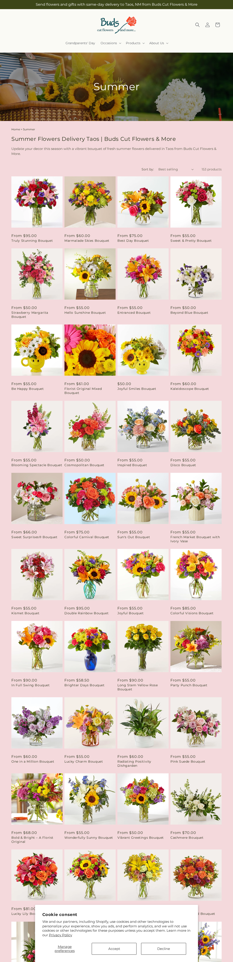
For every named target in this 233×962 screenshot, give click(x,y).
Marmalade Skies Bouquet (86, 241)
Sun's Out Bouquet (133, 537)
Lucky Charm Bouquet (83, 761)
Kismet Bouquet (25, 613)
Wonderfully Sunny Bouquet (88, 838)
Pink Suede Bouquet (187, 761)
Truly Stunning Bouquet (32, 241)
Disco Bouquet (183, 465)
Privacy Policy (60, 935)
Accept (114, 949)
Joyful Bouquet (130, 613)
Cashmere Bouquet (187, 838)
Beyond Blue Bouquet (189, 313)
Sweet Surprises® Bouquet (34, 537)
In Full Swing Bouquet (30, 685)
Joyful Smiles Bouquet (136, 389)
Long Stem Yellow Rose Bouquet (137, 687)
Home (15, 129)
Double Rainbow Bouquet (86, 613)
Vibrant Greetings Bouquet (140, 838)
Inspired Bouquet (132, 465)
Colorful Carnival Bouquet (86, 537)
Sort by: (148, 169)
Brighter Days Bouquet (84, 685)
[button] (110, 43)
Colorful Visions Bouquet (191, 613)
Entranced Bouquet (134, 313)
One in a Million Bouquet (32, 761)
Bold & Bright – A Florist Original (32, 840)
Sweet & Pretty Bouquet (191, 241)
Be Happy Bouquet (27, 389)
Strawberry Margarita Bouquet (29, 315)
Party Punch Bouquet (188, 685)
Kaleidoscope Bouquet (189, 389)
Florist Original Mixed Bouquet (83, 391)
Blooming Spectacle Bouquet (36, 465)
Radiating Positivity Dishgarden (134, 763)
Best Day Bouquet (133, 241)
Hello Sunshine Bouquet (85, 313)
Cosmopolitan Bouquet (84, 465)
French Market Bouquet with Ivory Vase (195, 539)
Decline (163, 949)
